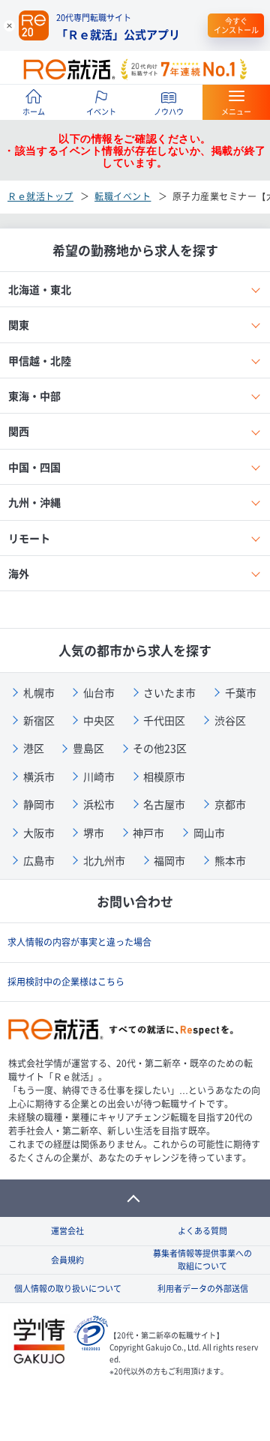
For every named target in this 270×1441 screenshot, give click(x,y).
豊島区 (88, 747)
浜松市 (99, 804)
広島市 (39, 860)
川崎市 (99, 776)
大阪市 (39, 832)
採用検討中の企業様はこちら (66, 981)
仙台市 (99, 692)
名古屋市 (164, 804)
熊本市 (230, 860)
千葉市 (240, 692)
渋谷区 (230, 720)
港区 (33, 747)
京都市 (230, 804)
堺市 (93, 832)
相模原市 (164, 776)
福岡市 (169, 860)
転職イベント (122, 196)
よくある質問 (202, 1231)
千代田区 (164, 720)
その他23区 (160, 747)
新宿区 (39, 720)
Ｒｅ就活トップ (41, 196)
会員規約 (67, 1260)
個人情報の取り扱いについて (68, 1288)
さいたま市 (169, 692)
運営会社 (67, 1231)
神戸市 (148, 832)
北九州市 (104, 860)
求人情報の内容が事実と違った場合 (80, 942)
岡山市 (209, 832)
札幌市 (39, 692)
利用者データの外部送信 (203, 1288)
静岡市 (39, 804)
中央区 (99, 720)
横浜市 (39, 776)
